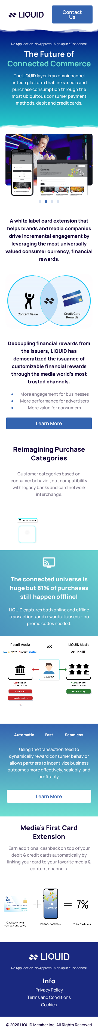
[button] (40, 201)
